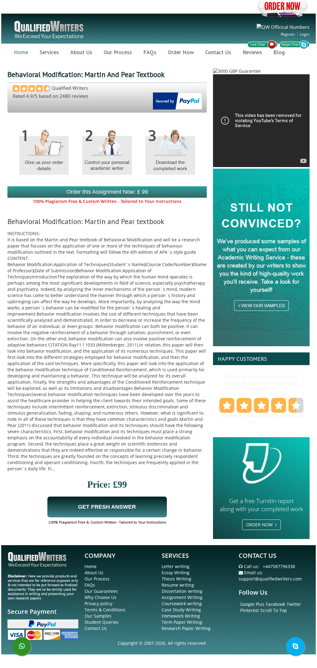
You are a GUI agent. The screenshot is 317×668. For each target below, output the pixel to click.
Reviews (252, 52)
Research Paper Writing (186, 628)
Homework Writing (181, 616)
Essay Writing (175, 572)
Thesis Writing (176, 579)
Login (304, 34)
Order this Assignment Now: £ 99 (107, 192)
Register (288, 34)
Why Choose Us (100, 597)
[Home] (49, 29)
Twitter (294, 604)
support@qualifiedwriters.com (270, 579)
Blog (279, 52)
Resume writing (178, 585)
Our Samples (98, 616)
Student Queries (102, 622)
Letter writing (175, 566)
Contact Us (218, 52)
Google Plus (252, 604)
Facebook (275, 604)
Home (21, 52)
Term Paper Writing (182, 622)
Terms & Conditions (105, 610)
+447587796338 (279, 566)
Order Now (181, 52)
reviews (265, 422)
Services (49, 52)
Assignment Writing (182, 597)
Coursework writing (182, 603)
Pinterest (249, 610)
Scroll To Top (273, 610)
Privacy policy (98, 603)
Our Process (118, 52)
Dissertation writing (182, 591)
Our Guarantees (101, 591)
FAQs (149, 52)
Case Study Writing (181, 610)
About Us (81, 52)
